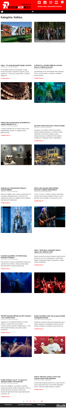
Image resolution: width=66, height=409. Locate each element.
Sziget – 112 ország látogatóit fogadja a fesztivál (16, 65)
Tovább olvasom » (6, 78)
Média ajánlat (41, 404)
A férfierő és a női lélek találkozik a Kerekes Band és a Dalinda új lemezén (48, 66)
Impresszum (8, 404)
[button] (62, 2)
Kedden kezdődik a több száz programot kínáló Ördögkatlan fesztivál (49, 317)
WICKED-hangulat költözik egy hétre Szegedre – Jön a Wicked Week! (16, 317)
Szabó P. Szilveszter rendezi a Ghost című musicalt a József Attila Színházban (47, 377)
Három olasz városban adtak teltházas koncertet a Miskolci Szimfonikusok (46, 189)
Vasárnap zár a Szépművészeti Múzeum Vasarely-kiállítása (13, 189)
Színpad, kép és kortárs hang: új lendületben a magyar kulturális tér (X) (15, 123)
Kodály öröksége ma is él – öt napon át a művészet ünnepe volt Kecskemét (14, 381)
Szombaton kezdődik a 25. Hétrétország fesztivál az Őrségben (14, 257)
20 (42, 401)
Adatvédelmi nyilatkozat (25, 404)
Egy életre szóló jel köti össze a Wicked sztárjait (49, 126)
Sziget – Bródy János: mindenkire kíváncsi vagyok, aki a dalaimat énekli (47, 251)
